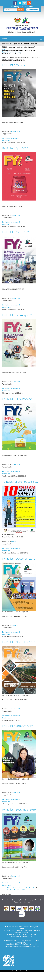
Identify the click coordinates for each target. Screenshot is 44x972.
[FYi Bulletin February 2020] (19, 343)
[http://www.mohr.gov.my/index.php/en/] (25, 908)
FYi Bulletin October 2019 (17, 726)
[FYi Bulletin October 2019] (19, 754)
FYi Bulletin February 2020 (17, 315)
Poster (13, 542)
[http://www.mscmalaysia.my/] (19, 908)
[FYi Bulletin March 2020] (19, 260)
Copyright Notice (33, 899)
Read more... (6, 140)
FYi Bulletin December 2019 (19, 558)
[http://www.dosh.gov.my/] (31, 908)
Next (23, 890)
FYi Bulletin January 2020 (17, 398)
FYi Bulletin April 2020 (15, 148)
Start (8, 887)
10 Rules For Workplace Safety (20, 481)
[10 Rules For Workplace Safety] (19, 509)
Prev (14, 887)
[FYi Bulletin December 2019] (19, 586)
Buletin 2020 (15, 131)
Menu (4, 38)
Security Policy (19, 899)
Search (20, 9)
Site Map (27, 902)
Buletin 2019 (15, 625)
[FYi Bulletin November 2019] (19, 670)
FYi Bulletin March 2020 (16, 232)
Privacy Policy (6, 899)
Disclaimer (17, 902)
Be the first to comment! (11, 138)
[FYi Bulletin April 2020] (19, 176)
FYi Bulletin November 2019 (18, 642)
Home (4, 50)
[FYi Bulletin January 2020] (19, 426)
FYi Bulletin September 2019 (19, 809)
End (29, 890)
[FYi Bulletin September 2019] (19, 837)
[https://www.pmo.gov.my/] (12, 908)
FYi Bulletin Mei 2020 (14, 65)
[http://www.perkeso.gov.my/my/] (37, 908)
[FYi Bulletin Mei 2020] (19, 93)
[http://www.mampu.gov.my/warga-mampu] (22, 914)
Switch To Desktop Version (22, 971)
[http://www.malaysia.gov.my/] (6, 908)
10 (18, 890)
